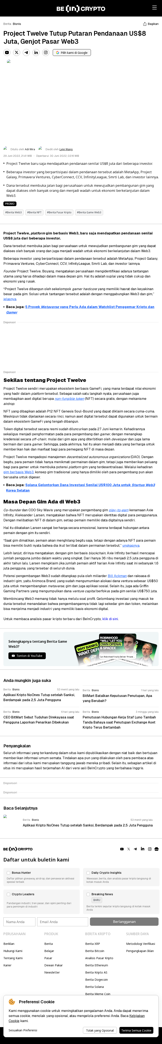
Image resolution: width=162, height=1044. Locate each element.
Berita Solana (94, 987)
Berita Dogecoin (96, 980)
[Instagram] (45, 52)
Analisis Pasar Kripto (99, 958)
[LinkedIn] (36, 52)
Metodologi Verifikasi (140, 944)
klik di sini (110, 619)
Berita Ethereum (96, 965)
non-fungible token (69, 398)
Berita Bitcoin (94, 951)
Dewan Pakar (53, 965)
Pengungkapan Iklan (140, 951)
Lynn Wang (66, 149)
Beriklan (8, 944)
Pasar (48, 958)
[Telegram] (26, 52)
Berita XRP (92, 944)
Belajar (49, 951)
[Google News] (156, 849)
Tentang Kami (13, 958)
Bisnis (17, 24)
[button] (41, 877)
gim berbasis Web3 (18, 472)
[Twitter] (16, 52)
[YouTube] (7, 52)
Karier (7, 965)
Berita (7, 24)
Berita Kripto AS (96, 972)
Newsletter (52, 972)
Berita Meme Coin (97, 994)
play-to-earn (118, 510)
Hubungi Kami (12, 951)
